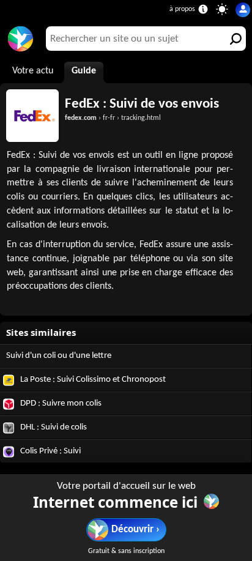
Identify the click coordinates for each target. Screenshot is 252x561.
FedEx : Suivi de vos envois (142, 104)
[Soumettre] (233, 38)
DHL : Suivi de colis (52, 427)
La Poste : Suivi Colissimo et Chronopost (92, 379)
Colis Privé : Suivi (49, 451)
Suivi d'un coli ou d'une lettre (58, 355)
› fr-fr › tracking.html (113, 118)
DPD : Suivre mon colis (60, 403)
